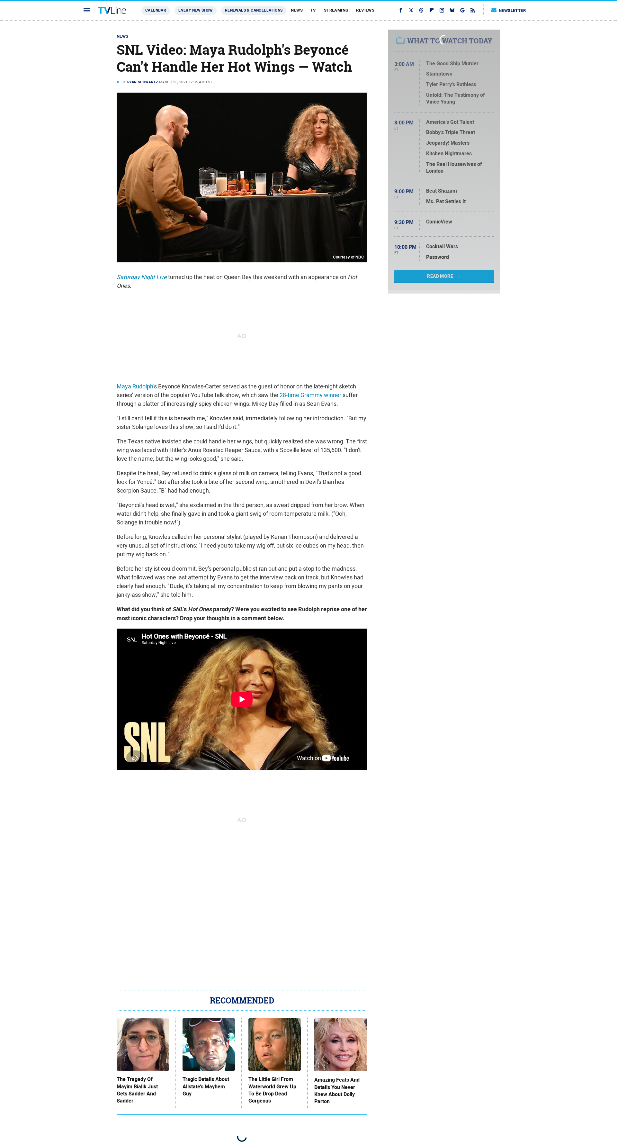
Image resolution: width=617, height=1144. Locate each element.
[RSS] (473, 10)
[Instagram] (442, 10)
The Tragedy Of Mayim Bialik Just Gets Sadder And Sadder (137, 1090)
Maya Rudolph (135, 386)
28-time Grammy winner (310, 395)
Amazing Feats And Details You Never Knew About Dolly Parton (337, 1090)
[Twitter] (411, 10)
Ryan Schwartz (142, 82)
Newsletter (512, 10)
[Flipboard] (431, 10)
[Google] (462, 10)
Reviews (365, 10)
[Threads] (421, 10)
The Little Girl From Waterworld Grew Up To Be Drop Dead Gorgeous (272, 1090)
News (297, 10)
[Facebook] (401, 10)
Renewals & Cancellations (254, 10)
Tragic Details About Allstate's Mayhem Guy (206, 1086)
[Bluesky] (452, 10)
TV (313, 10)
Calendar (155, 10)
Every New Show (195, 10)
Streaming (336, 10)
